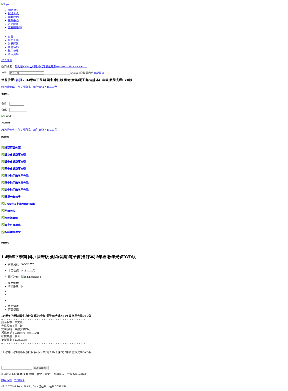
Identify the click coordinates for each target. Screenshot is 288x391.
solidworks (62, 66)
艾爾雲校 (10, 210)
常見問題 (13, 24)
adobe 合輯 (29, 66)
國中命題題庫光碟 (15, 161)
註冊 (9, 60)
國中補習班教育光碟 (17, 182)
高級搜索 (99, 72)
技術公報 (13, 50)
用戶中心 (13, 20)
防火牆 (19, 66)
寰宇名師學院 (13, 224)
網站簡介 (13, 10)
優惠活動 (13, 47)
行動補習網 (11, 217)
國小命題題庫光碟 (15, 154)
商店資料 (13, 54)
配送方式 (13, 13)
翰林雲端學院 (13, 232)
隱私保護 (6, 380)
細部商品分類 (13, 147)
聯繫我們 (13, 17)
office (71, 66)
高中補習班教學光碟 (17, 189)
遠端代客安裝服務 (45, 66)
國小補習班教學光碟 (17, 175)
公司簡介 (19, 380)
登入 (4, 60)
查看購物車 (14, 27)
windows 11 (80, 66)
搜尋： (5, 72)
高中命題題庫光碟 (15, 168)
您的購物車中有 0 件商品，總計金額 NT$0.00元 (29, 86)
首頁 (10, 36)
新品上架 (13, 40)
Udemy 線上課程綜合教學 (20, 203)
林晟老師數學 (13, 196)
